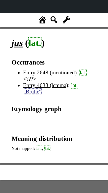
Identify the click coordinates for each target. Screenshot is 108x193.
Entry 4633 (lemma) (45, 85)
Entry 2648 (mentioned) (50, 72)
